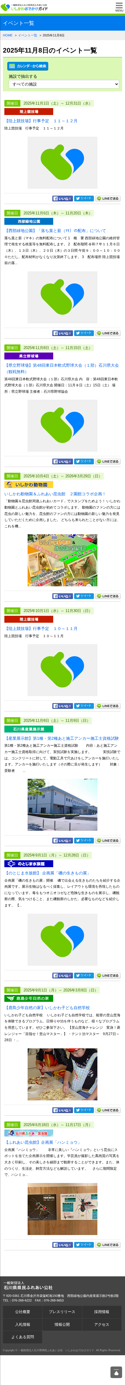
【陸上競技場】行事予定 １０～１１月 (41, 628)
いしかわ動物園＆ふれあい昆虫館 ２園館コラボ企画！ (55, 494)
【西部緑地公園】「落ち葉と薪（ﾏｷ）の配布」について (55, 230)
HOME (7, 35)
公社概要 (22, 1312)
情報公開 (62, 1325)
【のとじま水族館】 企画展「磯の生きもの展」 (47, 873)
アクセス (101, 1325)
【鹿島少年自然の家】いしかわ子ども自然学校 (47, 1007)
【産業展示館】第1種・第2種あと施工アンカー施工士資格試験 (61, 738)
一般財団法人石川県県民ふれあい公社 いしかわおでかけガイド (24, 7)
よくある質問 (22, 1337)
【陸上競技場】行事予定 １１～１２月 (41, 120)
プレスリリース (62, 1312)
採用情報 (101, 1312)
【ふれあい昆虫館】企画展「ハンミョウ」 (43, 1142)
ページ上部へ (116, 1372)
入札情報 (22, 1325)
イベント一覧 (27, 35)
